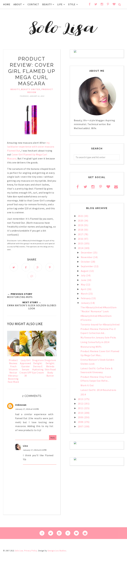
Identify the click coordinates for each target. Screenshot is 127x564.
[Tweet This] (14, 267)
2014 (81, 248)
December (87, 252)
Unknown (20, 404)
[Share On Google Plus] (38, 267)
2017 (81, 234)
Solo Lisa (19, 550)
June (84, 280)
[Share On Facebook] (26, 267)
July (83, 275)
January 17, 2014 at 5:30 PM (27, 409)
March (84, 293)
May (83, 284)
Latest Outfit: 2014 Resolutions (98, 389)
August (85, 270)
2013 (81, 399)
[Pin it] (50, 267)
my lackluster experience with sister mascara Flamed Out (30, 146)
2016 (81, 238)
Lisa (25, 445)
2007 (81, 426)
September (87, 266)
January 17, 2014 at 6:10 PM (35, 450)
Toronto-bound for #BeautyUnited (100, 324)
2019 (81, 225)
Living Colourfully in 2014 (95, 342)
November (87, 257)
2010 (81, 412)
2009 (81, 417)
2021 (81, 215)
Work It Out (87, 385)
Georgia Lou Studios (57, 550)
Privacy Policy (30, 550)
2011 (81, 408)
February (86, 298)
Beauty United (30, 89)
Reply (52, 437)
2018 (81, 229)
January (85, 302)
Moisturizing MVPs (91, 346)
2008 (81, 421)
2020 (81, 220)
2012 (81, 403)
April (84, 289)
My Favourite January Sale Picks (98, 337)
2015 (81, 243)
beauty (15, 89)
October (86, 261)
